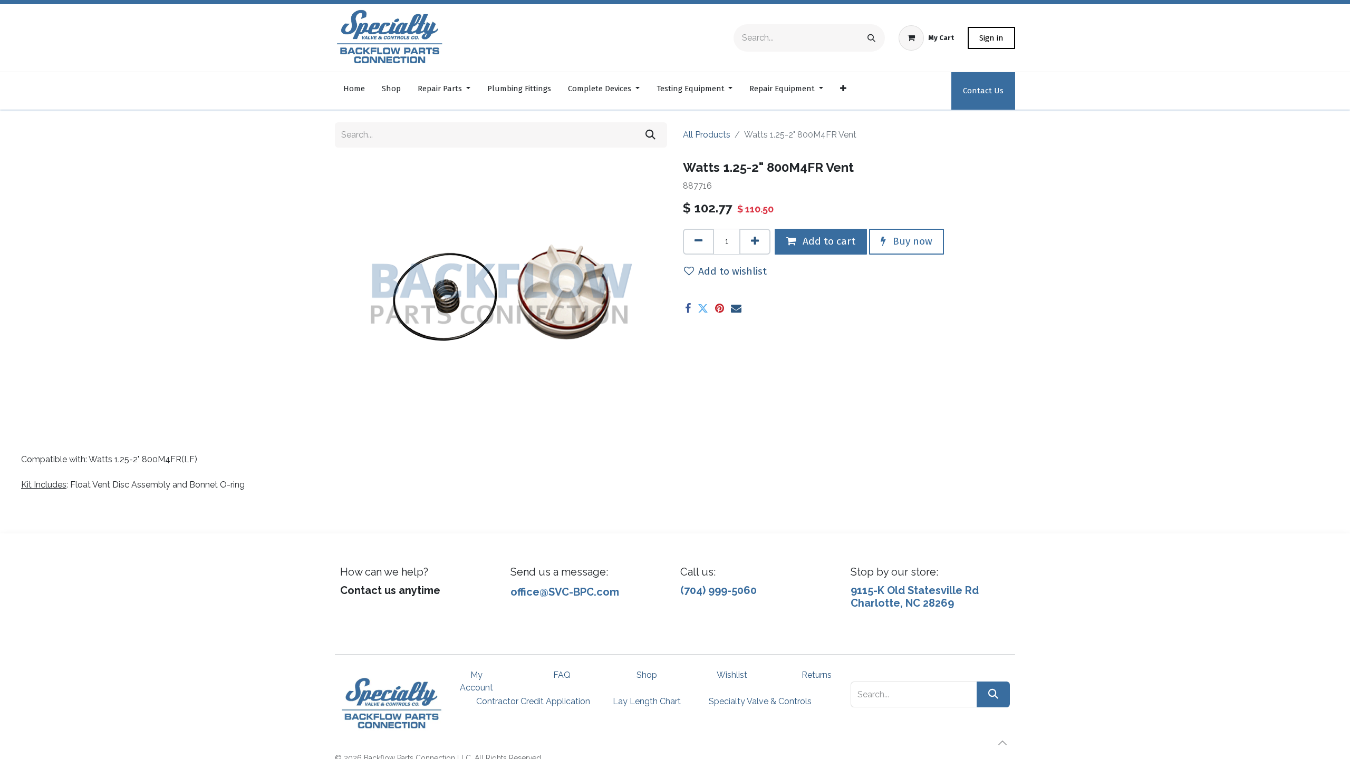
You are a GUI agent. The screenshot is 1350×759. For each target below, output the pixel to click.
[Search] (871, 38)
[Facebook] (688, 308)
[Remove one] (698, 242)
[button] (1002, 742)
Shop (647, 675)
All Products (706, 135)
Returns (817, 675)
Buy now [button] (911, 241)
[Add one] (754, 242)
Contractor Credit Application (533, 701)
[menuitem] (354, 91)
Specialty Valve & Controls (760, 701)
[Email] (736, 308)
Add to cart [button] (827, 241)
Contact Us (983, 90)
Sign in (991, 38)
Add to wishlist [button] (732, 271)
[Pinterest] (719, 308)
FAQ (562, 675)
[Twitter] (703, 308)
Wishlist (732, 675)
